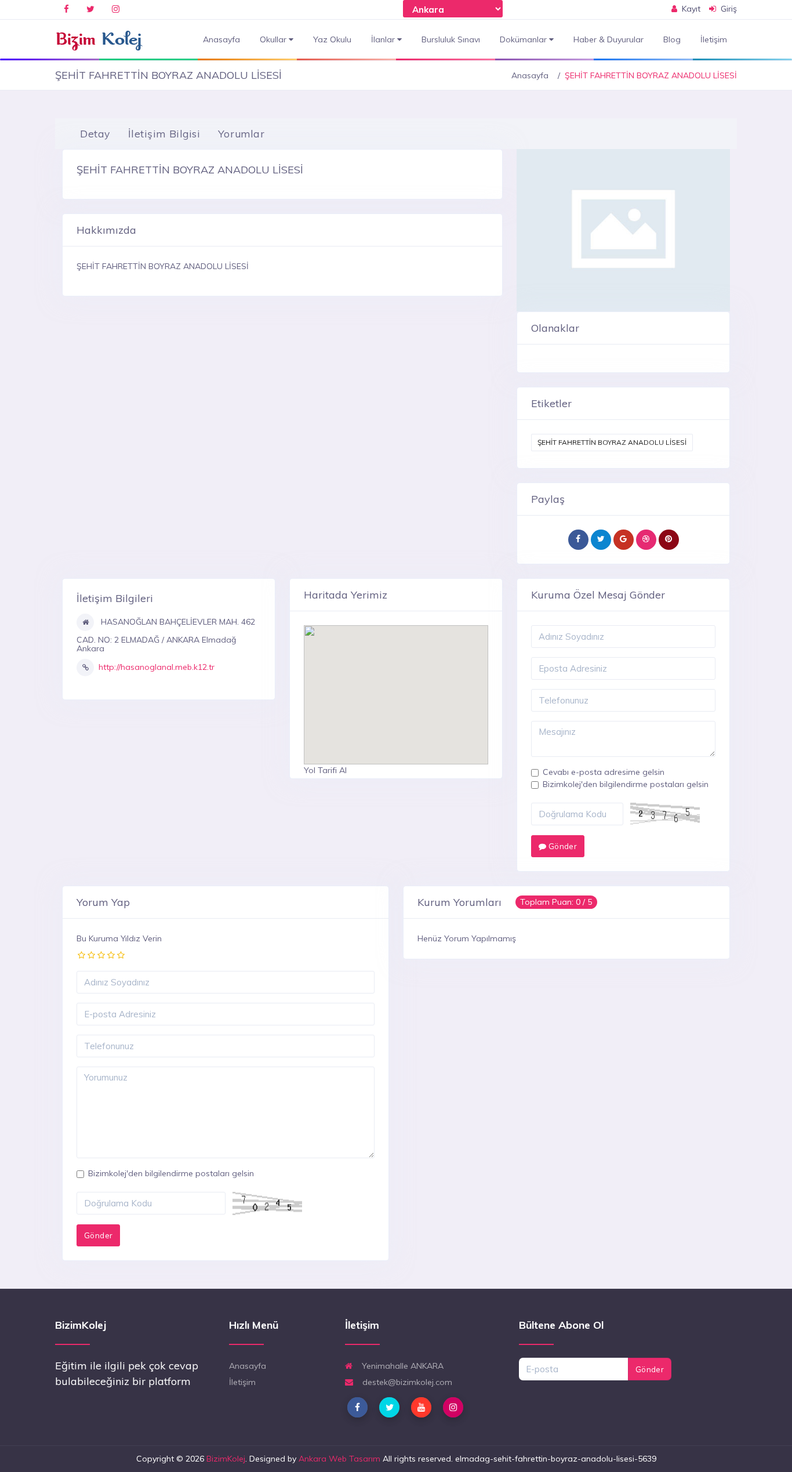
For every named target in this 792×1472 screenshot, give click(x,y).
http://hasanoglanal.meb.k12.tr (157, 667)
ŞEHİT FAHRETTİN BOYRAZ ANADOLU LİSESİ (611, 442)
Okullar (274, 39)
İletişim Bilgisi (164, 133)
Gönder (561, 846)
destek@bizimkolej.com (406, 1382)
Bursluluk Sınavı (451, 39)
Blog (672, 39)
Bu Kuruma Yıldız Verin (119, 938)
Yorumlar (241, 133)
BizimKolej (225, 1458)
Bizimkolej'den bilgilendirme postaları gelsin (626, 784)
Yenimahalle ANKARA (401, 1366)
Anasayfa (221, 39)
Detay (95, 133)
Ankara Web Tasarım (339, 1458)
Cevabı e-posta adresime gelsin (603, 772)
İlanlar (384, 39)
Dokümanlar (524, 39)
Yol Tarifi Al (325, 770)
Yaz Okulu (332, 39)
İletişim (713, 39)
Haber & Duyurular (608, 39)
